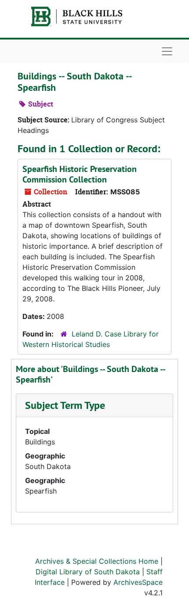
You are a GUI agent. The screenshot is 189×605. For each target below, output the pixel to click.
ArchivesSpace (138, 582)
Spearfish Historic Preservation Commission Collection (79, 174)
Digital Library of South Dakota (88, 571)
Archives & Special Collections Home (96, 561)
